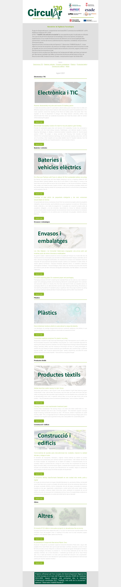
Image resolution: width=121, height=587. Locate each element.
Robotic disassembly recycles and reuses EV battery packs (53, 105)
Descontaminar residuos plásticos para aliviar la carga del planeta (56, 326)
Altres (67, 66)
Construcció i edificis (58, 66)
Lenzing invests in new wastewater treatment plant (50, 406)
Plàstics (73, 64)
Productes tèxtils (82, 64)
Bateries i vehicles (49, 64)
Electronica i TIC (38, 64)
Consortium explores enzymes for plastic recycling (50, 338)
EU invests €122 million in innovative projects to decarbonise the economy (58, 528)
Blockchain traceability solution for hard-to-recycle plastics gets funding (57, 126)
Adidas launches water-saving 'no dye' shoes (49, 388)
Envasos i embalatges (62, 64)
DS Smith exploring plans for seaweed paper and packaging (53, 278)
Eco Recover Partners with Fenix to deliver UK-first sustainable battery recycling (60, 177)
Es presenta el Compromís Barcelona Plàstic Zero (50, 542)
